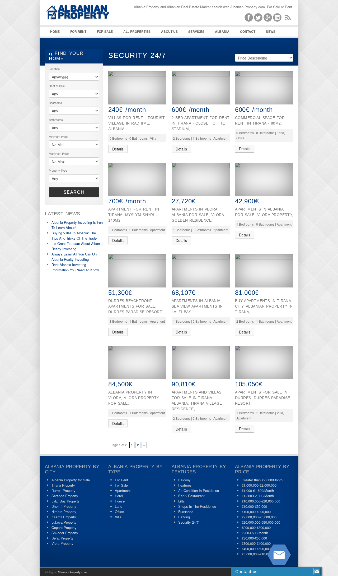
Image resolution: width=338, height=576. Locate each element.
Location (54, 69)
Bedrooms (55, 102)
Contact (247, 31)
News (270, 31)
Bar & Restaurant (191, 495)
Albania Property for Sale (70, 479)
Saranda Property (64, 495)
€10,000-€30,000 (254, 506)
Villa (118, 516)
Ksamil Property (63, 516)
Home (55, 31)
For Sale (105, 31)
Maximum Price (59, 153)
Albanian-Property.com (72, 572)
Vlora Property (62, 543)
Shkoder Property (64, 532)
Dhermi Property (63, 506)
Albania (222, 31)
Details (118, 149)
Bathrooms (56, 119)
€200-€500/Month (255, 532)
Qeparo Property (64, 527)
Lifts (181, 501)
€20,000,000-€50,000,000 (261, 522)
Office (119, 511)
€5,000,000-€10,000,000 (260, 553)
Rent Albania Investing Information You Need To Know (75, 267)
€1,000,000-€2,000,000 (259, 485)
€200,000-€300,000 (256, 527)
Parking (184, 516)
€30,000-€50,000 (254, 538)
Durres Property (63, 490)
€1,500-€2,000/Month (258, 495)
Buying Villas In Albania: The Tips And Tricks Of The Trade (74, 235)
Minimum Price (58, 136)
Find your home (66, 56)
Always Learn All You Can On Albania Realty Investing (74, 257)
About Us (169, 31)
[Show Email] (316, 571)
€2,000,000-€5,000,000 (259, 516)
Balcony (184, 479)
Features (185, 485)
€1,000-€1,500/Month (258, 490)
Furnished (185, 511)
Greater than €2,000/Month (262, 479)
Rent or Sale (57, 86)
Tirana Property (63, 485)
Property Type (58, 170)
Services (196, 31)
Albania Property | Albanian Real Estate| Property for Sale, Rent (84, 26)
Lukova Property (64, 522)
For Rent (78, 31)
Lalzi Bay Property (65, 501)
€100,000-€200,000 (256, 511)
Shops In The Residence (197, 506)
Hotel (119, 495)
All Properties (137, 31)
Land (118, 506)
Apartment (123, 490)
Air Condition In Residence (198, 490)
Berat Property (62, 538)
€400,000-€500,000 (256, 548)
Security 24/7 (188, 522)
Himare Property (63, 511)
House (120, 501)
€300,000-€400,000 (256, 543)
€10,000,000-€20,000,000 (261, 501)
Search (74, 192)
